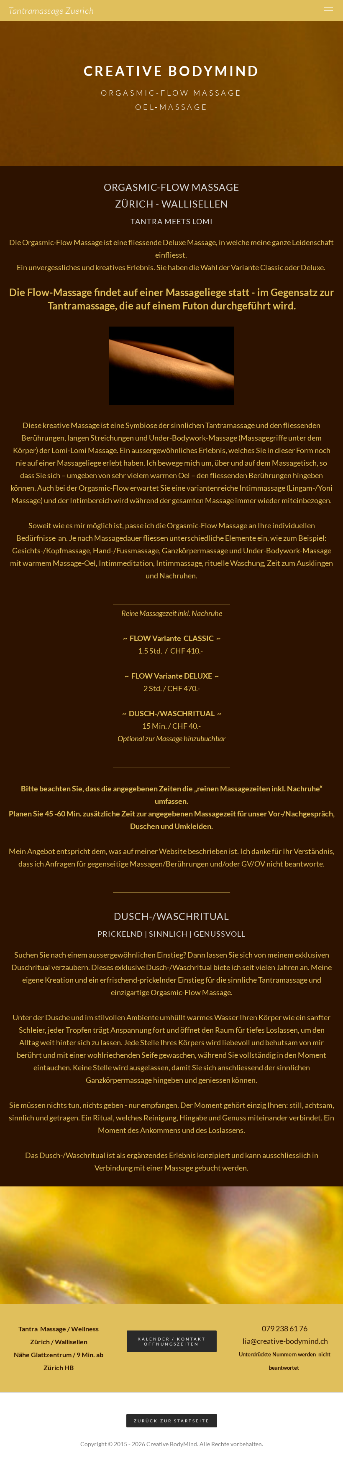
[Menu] (328, 10)
